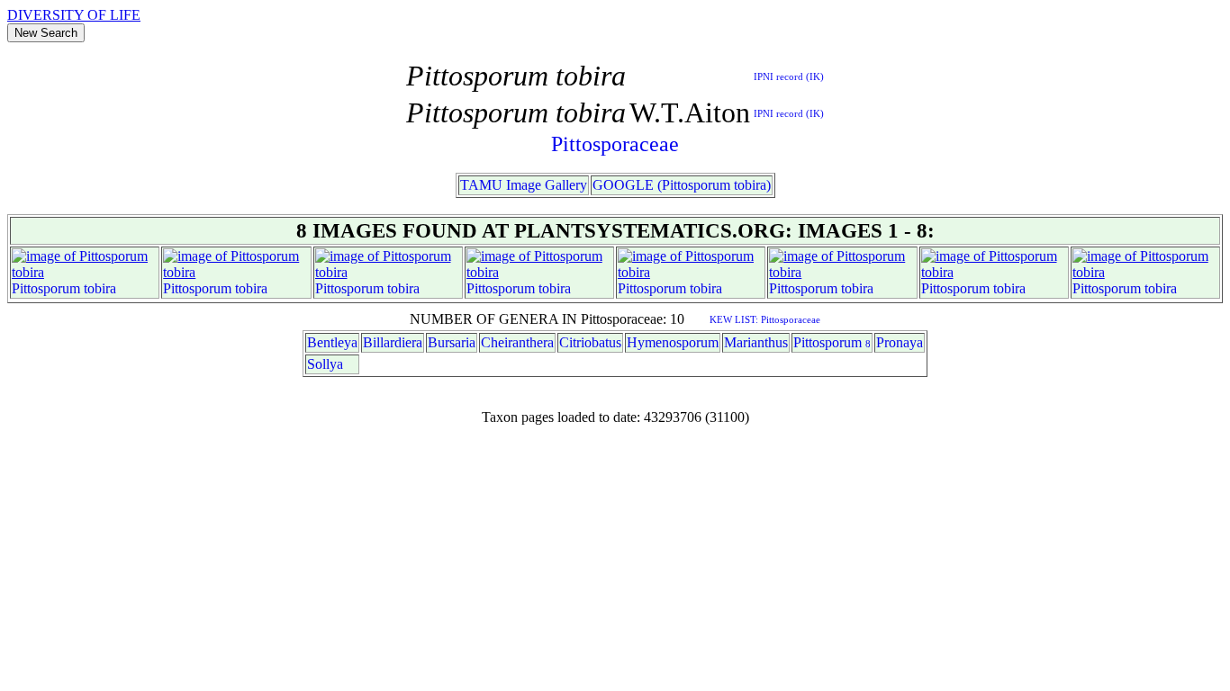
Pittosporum (46, 288)
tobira (100, 288)
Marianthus (756, 342)
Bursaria (451, 342)
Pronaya (899, 342)
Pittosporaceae (615, 144)
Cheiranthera (517, 342)
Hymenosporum (673, 342)
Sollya (325, 364)
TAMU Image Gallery (523, 185)
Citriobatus (590, 342)
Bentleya (332, 342)
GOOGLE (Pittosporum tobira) (681, 185)
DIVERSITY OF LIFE (73, 14)
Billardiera (392, 342)
